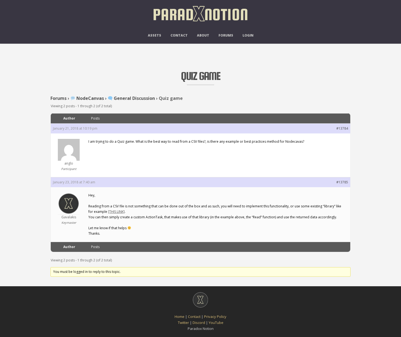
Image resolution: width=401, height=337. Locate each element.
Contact (179, 35)
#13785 (342, 182)
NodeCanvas (89, 98)
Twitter (183, 322)
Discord (199, 322)
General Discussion (134, 98)
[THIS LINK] (116, 211)
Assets (154, 35)
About (203, 35)
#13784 (342, 128)
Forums (226, 35)
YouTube (216, 322)
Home (179, 316)
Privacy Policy (215, 316)
